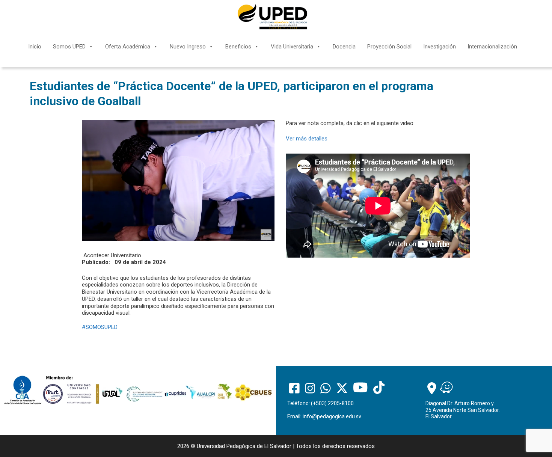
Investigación (439, 46)
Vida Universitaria (292, 46)
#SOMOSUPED (100, 327)
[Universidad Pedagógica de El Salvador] (272, 16)
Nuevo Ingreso (188, 46)
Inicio (34, 46)
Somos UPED (69, 46)
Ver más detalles (306, 138)
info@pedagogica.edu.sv (332, 416)
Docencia (344, 46)
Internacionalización (492, 46)
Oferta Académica (127, 46)
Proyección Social (389, 46)
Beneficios (238, 46)
